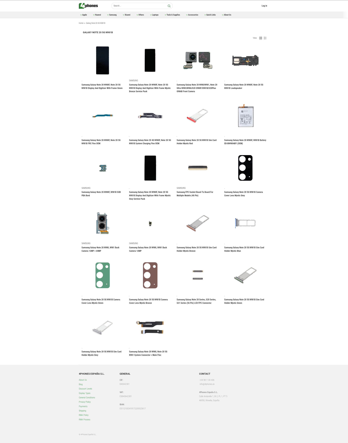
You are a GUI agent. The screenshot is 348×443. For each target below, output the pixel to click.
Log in (264, 5)
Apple (84, 15)
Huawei (98, 15)
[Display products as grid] (261, 38)
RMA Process (84, 419)
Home (81, 23)
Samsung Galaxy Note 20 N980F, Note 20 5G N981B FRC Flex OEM (101, 142)
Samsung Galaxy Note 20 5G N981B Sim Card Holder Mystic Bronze (197, 249)
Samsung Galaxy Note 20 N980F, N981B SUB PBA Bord (101, 194)
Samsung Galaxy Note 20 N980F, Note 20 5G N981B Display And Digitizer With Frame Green (102, 86)
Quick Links (211, 15)
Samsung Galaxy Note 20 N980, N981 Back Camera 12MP (148, 249)
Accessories (193, 15)
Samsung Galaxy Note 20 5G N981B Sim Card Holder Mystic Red (197, 142)
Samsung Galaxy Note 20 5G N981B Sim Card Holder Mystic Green (244, 301)
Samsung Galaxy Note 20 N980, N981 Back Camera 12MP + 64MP (100, 249)
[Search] (169, 6)
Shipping (82, 410)
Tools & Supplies (173, 15)
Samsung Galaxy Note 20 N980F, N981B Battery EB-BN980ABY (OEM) (245, 142)
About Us (227, 15)
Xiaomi (127, 15)
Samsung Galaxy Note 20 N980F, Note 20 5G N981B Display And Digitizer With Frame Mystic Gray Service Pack (150, 195)
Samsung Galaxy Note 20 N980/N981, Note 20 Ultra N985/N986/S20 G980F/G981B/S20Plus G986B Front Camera (197, 88)
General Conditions (87, 397)
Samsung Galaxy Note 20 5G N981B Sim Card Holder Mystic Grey (101, 353)
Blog (81, 384)
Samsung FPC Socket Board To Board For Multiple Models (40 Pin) (195, 194)
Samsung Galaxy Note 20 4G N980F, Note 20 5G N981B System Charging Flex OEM (150, 142)
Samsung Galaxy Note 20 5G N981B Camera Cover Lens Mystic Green (101, 301)
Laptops (155, 15)
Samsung (113, 15)
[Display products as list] (265, 38)
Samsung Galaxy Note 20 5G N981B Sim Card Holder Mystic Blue (244, 249)
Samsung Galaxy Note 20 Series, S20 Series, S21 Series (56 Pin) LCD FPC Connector (196, 301)
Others (141, 15)
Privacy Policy (85, 402)
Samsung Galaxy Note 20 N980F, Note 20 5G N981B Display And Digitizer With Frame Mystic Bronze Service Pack (150, 88)
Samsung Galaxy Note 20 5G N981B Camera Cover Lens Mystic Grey (243, 194)
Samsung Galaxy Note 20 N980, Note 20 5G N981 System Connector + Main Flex (148, 353)
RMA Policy (83, 415)
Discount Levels (85, 388)
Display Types (84, 393)
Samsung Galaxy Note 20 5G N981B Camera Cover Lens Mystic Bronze (148, 301)
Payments (83, 406)
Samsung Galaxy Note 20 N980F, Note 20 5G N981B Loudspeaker (243, 86)
